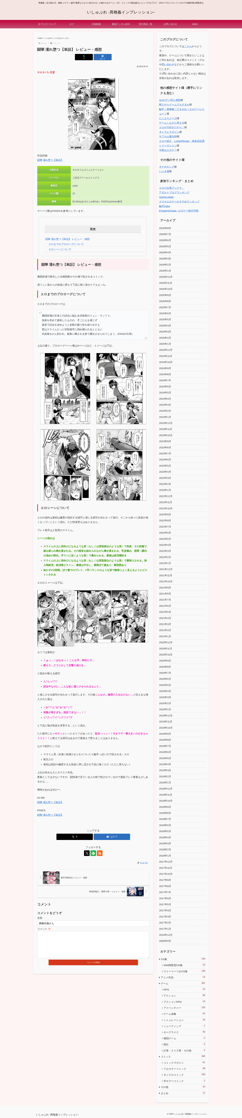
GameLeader (166, 197)
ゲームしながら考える (171, 122)
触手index (164, 206)
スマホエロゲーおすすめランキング (179, 201)
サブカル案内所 (168, 136)
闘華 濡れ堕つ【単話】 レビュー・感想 (67, 239)
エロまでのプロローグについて (66, 244)
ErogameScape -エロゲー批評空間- (179, 210)
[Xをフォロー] (87, 853)
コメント (44, 928)
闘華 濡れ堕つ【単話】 (50, 160)
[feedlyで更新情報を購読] (93, 853)
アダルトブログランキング (174, 192)
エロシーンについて (60, 249)
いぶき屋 (164, 171)
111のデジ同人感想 (170, 100)
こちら (188, 46)
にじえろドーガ (168, 118)
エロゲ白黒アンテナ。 (171, 188)
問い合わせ (168, 64)
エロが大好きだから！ (171, 127)
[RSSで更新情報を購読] (100, 853)
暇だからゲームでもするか (174, 104)
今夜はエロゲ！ (168, 150)
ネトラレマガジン (169, 132)
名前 (39, 918)
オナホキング (166, 166)
